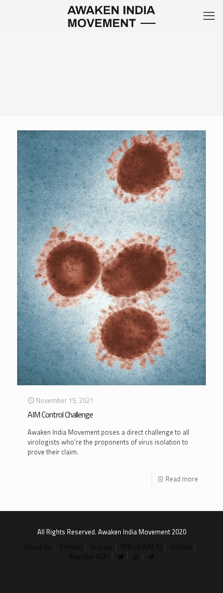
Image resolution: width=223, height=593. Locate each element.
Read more (181, 479)
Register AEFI (89, 556)
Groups (102, 547)
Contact (71, 547)
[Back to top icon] (202, 572)
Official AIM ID (141, 547)
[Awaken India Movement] (111, 16)
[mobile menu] (209, 15)
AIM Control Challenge (60, 414)
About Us (37, 547)
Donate (181, 547)
